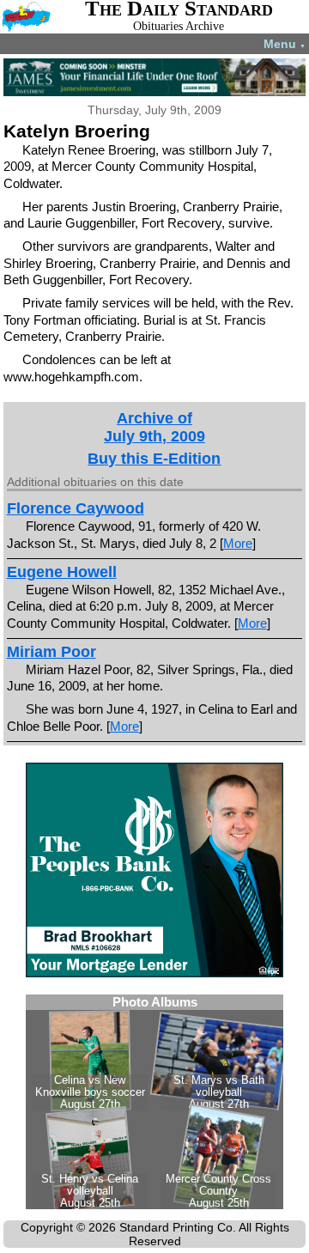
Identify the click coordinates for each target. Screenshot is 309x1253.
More (237, 543)
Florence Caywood (75, 508)
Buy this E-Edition (154, 458)
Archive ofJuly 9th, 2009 (154, 427)
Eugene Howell (62, 572)
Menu (285, 44)
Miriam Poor (51, 651)
